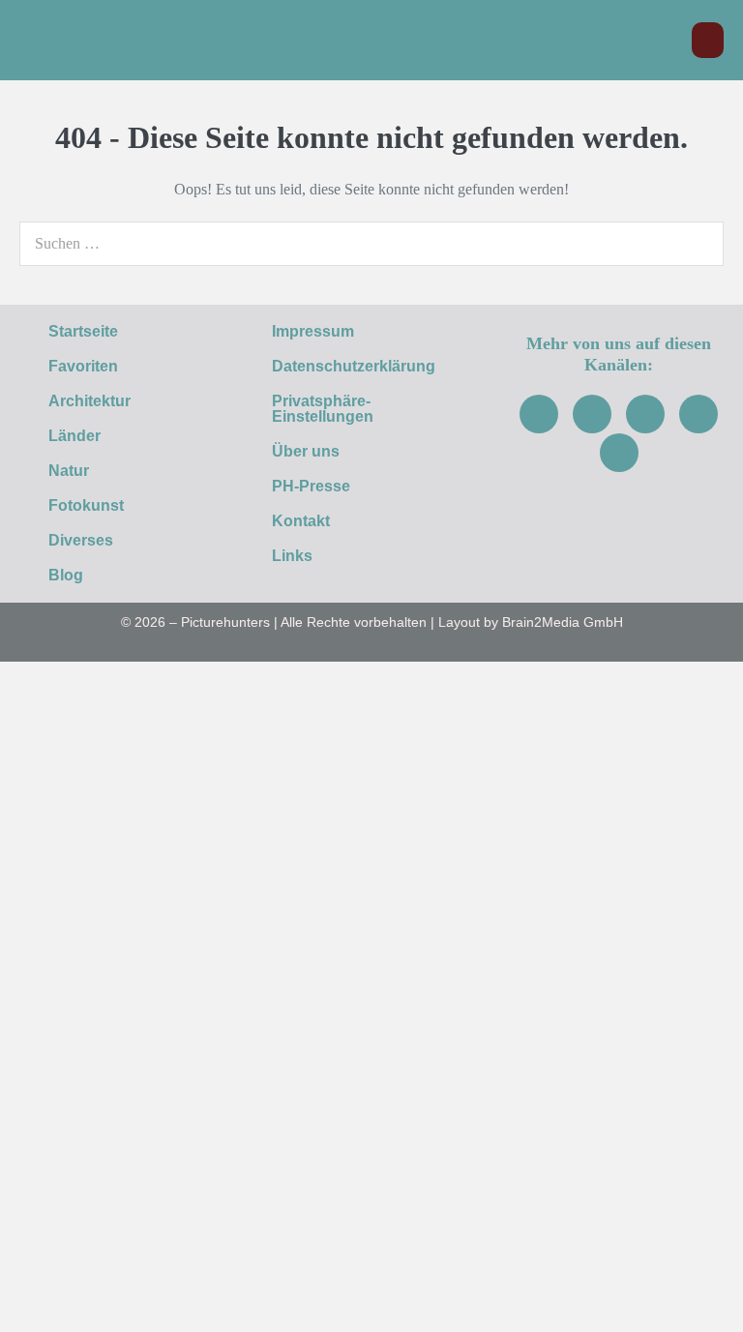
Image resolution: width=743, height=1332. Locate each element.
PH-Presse (311, 486)
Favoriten (83, 366)
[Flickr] (698, 414)
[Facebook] (539, 414)
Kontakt (301, 521)
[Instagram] (592, 414)
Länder (74, 436)
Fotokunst (86, 505)
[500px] (619, 452)
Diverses (80, 540)
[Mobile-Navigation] (708, 40)
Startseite (83, 331)
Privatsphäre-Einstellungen (322, 409)
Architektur (89, 401)
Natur (68, 470)
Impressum (313, 331)
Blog (65, 575)
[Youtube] (645, 414)
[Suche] (698, 243)
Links (292, 556)
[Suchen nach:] (371, 243)
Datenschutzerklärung (353, 366)
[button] (667, 40)
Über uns (306, 451)
